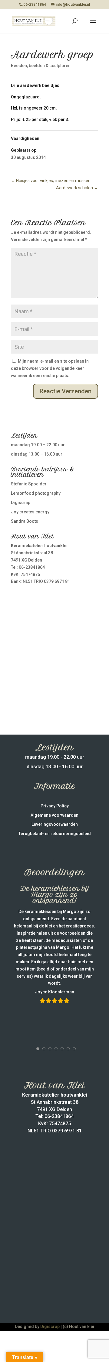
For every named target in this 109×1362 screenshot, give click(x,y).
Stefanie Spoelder (29, 483)
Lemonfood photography (36, 493)
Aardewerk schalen (77, 187)
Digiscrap (20, 502)
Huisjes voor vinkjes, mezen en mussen (51, 180)
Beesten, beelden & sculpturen (41, 65)
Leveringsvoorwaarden (54, 824)
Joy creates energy (30, 511)
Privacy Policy (55, 805)
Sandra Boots (24, 521)
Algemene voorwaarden (54, 815)
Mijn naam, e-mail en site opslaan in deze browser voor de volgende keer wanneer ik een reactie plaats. (50, 368)
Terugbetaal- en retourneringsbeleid (54, 833)
